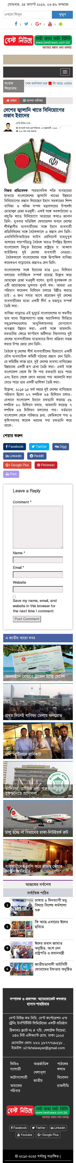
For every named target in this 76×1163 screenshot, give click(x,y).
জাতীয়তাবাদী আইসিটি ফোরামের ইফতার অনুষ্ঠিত (53, 967)
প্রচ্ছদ (13, 100)
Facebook (15, 447)
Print (13, 474)
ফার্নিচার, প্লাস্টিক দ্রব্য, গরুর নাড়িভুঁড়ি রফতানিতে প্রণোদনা (35, 791)
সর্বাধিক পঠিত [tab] (38, 893)
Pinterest (47, 465)
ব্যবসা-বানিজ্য (35, 100)
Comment (22, 502)
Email (18, 567)
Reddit (38, 456)
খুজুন (62, 14)
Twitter (41, 447)
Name (19, 553)
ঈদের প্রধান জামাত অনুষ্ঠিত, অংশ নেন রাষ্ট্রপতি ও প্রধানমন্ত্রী (49, 948)
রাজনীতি (63, 1086)
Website (19, 582)
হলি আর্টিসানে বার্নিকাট (23, 754)
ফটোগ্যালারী (18, 1077)
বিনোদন (62, 1077)
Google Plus (19, 465)
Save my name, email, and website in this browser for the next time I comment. (35, 605)
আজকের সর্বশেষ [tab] (38, 884)
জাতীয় (38, 1080)
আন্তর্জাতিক (41, 1064)
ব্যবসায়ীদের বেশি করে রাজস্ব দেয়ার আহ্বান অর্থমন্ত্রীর (33, 869)
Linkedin (15, 456)
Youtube (26, 1135)
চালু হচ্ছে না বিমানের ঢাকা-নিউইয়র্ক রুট (36, 832)
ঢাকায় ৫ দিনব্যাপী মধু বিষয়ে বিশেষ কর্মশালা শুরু (51, 905)
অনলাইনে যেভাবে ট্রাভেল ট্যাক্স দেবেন (35, 676)
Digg (62, 447)
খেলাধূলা (40, 1072)
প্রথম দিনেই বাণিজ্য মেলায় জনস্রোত (33, 715)
